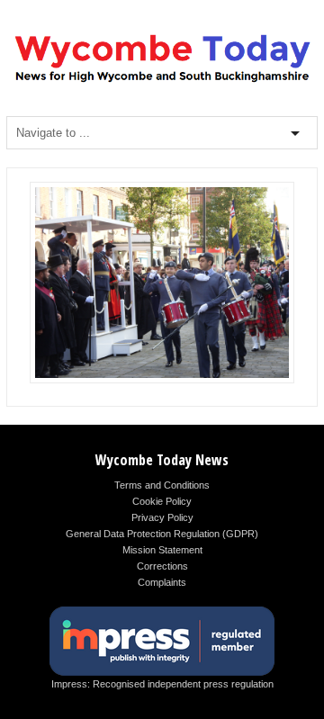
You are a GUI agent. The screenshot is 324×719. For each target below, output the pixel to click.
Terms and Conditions (162, 485)
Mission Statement (162, 549)
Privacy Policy (162, 517)
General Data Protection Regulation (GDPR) (162, 533)
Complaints (162, 582)
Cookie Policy (162, 501)
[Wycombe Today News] (162, 81)
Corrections (162, 566)
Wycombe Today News (162, 460)
